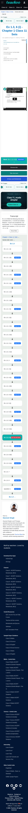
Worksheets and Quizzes (13, 623)
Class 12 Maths (10, 651)
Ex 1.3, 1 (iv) (12, 274)
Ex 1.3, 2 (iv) (8, 334)
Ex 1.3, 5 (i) (7, 403)
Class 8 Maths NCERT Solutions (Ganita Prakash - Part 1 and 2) (14, 678)
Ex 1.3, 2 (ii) (7, 317)
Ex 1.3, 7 (6, 472)
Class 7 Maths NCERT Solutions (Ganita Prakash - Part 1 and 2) (14, 670)
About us (10, 794)
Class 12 (4, 7)
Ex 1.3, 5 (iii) (12, 420)
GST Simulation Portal (12, 629)
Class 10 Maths (10, 638)
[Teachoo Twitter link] (16, 785)
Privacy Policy (9, 798)
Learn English (9, 747)
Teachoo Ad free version (12, 620)
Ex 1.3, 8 (12, 480)
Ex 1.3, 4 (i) (7, 369)
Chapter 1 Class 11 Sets (7, 11)
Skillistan (8, 626)
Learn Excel (9, 750)
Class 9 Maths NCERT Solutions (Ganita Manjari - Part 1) (14, 686)
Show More (14, 231)
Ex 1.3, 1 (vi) (8, 292)
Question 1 (12, 489)
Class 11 (12, 7)
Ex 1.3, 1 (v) (12, 283)
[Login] (24, 2)
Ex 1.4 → (12, 497)
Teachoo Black (19, 534)
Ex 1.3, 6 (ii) (12, 446)
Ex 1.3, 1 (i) (7, 249)
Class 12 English (10, 654)
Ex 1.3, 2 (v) (12, 343)
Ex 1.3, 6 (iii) (8, 454)
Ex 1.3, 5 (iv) (8, 429)
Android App (9, 558)
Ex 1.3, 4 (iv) (12, 394)
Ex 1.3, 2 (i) (12, 309)
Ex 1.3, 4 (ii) (12, 377)
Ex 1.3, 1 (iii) (8, 266)
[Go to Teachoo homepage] (13, 2)
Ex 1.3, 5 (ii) (12, 412)
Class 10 (19, 7)
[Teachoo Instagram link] (12, 785)
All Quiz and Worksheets (14, 179)
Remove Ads (14, 167)
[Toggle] (3, 2)
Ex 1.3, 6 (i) (12, 437)
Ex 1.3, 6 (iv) (12, 463)
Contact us (17, 794)
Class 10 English (10, 644)
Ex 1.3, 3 (12, 360)
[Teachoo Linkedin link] (14, 788)
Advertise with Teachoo (14, 800)
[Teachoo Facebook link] (7, 785)
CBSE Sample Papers (12, 776)
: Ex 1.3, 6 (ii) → (13, 161)
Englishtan (9, 768)
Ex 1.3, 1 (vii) (8, 300)
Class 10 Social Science (12, 647)
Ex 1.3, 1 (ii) (12, 257)
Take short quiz (14, 173)
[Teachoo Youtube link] (20, 785)
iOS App (8, 561)
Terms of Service (14, 796)
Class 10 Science (10, 641)
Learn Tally (9, 753)
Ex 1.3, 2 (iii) (12, 326)
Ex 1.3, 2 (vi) (8, 352)
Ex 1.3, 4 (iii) (8, 386)
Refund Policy (19, 798)
